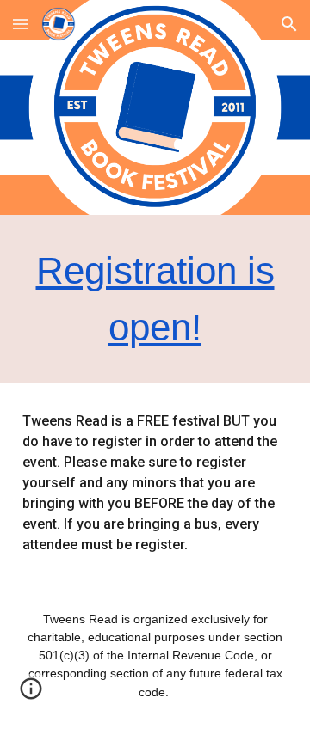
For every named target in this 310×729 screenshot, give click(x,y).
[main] (155, 299)
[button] (20, 23)
